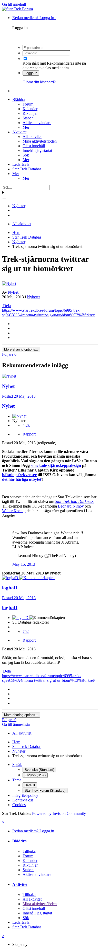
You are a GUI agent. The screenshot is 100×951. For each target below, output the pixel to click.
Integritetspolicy (25, 795)
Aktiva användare (37, 122)
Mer (26, 127)
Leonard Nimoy (71, 506)
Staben (28, 118)
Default (30, 785)
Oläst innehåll (34, 146)
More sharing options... (21, 349)
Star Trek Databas (26, 169)
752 (26, 631)
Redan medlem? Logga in (34, 17)
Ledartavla (20, 164)
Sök (26, 155)
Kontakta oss (22, 800)
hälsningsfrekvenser (19, 475)
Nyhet (13, 292)
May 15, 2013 (23, 564)
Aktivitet (19, 132)
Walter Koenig (14, 511)
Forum (28, 104)
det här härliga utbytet (21, 479)
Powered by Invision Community (59, 813)
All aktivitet (32, 136)
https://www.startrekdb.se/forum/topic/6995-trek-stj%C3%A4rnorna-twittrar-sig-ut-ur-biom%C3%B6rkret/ (48, 312)
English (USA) (35, 775)
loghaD (9, 607)
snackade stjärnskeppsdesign (56, 465)
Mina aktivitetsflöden (40, 141)
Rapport (29, 434)
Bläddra (18, 99)
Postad (19, 396)
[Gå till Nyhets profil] (9, 283)
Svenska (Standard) (39, 770)
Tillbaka (29, 851)
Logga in (31, 73)
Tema (16, 780)
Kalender (30, 109)
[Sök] (4, 198)
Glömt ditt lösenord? (39, 82)
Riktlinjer (30, 113)
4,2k (26, 425)
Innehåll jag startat (37, 150)
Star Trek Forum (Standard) (45, 790)
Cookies (19, 804)
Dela (6, 305)
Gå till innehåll (14, 4)
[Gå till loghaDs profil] (10, 577)
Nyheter (33, 297)
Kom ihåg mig (34, 63)
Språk (17, 764)
